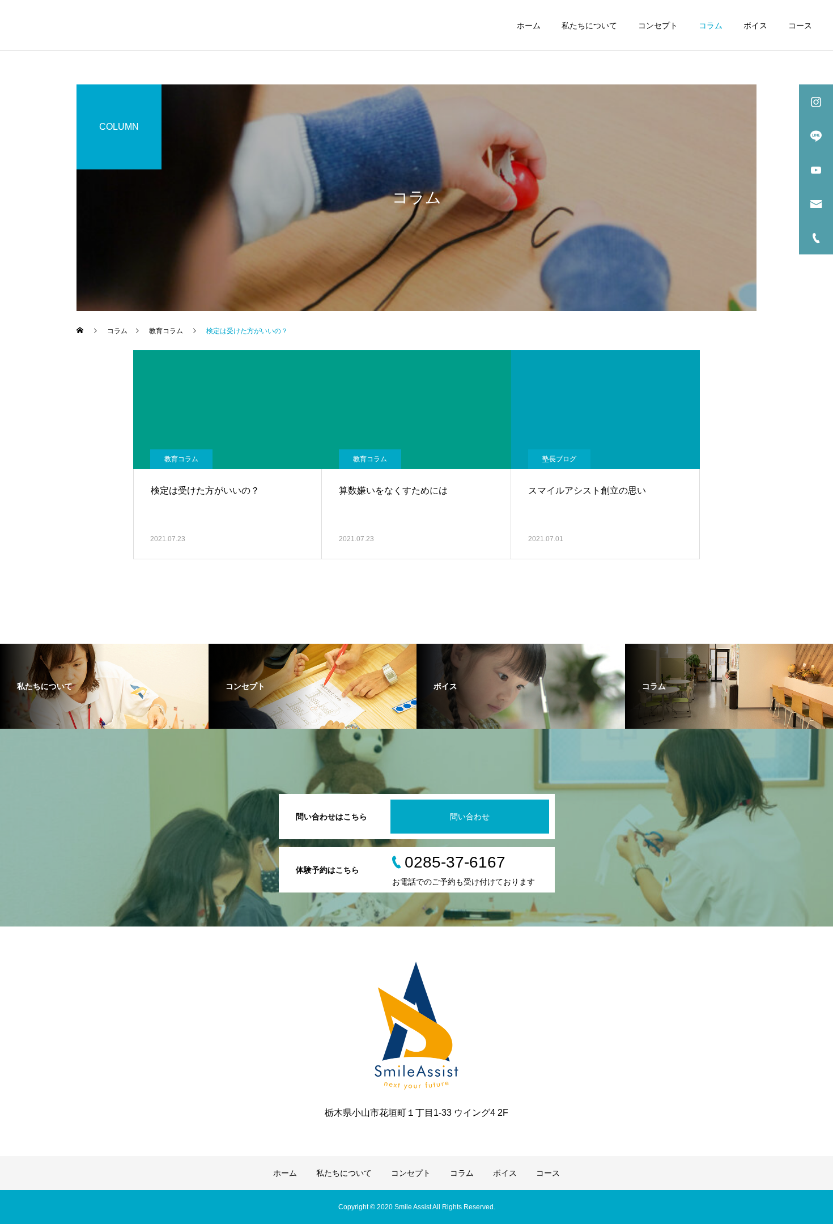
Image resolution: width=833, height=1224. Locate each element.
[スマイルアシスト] (94, 25)
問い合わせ (470, 816)
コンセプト (658, 25)
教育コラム (181, 459)
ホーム (529, 25)
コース (800, 25)
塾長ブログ (559, 459)
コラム (710, 25)
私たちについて (589, 25)
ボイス (755, 25)
